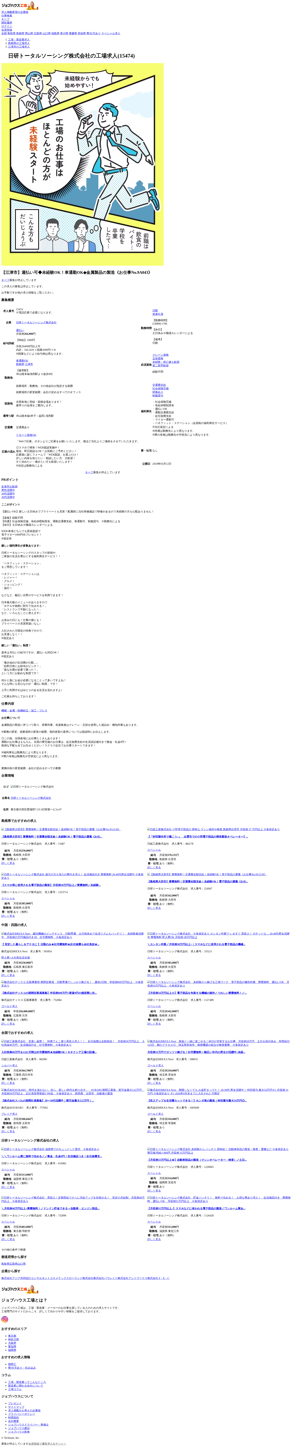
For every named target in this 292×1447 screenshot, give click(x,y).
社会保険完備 (160, 388)
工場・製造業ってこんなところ (27, 1382)
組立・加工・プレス (35, 710)
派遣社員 (157, 314)
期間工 (12, 1364)
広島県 (38, 33)
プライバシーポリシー (21, 1414)
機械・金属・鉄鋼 (12, 710)
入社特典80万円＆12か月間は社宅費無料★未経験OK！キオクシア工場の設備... (49, 1052)
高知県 (82, 33)
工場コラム (15, 1389)
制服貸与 (157, 395)
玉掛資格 (157, 358)
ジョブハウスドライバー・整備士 (28, 1424)
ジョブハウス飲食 (19, 1431)
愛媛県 (73, 33)
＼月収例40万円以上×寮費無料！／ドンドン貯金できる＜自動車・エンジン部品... (50, 1208)
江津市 (29, 364)
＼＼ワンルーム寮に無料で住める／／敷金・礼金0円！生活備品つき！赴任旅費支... (51, 1156)
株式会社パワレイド (105, 1278)
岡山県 (29, 33)
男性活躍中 (8, 490)
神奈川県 (13, 1339)
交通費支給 (159, 384)
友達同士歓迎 (9, 486)
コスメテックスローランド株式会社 (71, 1278)
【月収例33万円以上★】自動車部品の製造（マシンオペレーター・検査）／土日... (197, 1159)
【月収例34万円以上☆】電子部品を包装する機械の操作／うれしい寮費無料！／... (197, 992)
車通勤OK (22, 360)
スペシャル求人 (110, 33)
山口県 (47, 33)
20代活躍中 (8, 493)
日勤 (155, 310)
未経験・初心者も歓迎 (165, 362)
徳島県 (55, 33)
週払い (20, 330)
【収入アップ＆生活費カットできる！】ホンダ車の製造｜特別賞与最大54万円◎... (197, 1100)
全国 (4, 33)
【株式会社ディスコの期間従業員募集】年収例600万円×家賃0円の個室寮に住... (49, 992)
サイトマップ (16, 1406)
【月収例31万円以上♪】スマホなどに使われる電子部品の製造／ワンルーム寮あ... (196, 1208)
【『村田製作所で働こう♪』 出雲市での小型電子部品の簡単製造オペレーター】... (197, 836)
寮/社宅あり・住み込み (22, 1367)
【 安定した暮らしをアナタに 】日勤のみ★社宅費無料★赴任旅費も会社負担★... (50, 944)
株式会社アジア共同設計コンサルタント (25, 1278)
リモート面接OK (26, 435)
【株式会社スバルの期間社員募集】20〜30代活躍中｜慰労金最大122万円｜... (47, 1100)
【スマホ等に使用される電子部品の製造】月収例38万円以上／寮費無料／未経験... (51, 885)
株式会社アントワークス (132, 1278)
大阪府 (12, 1343)
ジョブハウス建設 (19, 1428)
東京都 (12, 1335)
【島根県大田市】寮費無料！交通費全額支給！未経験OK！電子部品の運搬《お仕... (51, 836)
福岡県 (12, 1350)
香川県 (64, 33)
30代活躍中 (8, 497)
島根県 (20, 33)
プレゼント (15, 1403)
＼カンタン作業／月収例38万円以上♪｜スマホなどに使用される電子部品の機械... (196, 944)
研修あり (157, 392)
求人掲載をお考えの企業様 (24, 1410)
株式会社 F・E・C (158, 1278)
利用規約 (13, 1417)
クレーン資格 (160, 354)
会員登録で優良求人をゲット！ (47, 1443)
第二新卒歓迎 (160, 365)
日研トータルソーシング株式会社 (36, 322)
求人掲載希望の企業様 (14, 12)
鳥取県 (11, 33)
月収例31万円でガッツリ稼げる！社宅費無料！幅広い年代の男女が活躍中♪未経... (196, 1052)
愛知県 (12, 1346)
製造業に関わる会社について (25, 1385)
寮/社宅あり (94, 33)
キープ (5, 280)
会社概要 (13, 1421)
